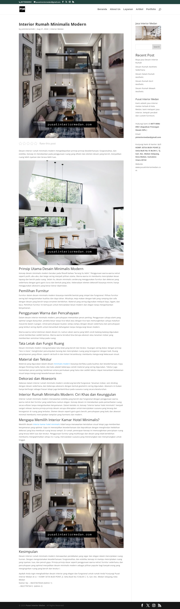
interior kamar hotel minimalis (46, 424)
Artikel (139, 9)
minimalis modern (62, 364)
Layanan (128, 9)
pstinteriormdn (28, 29)
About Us (115, 9)
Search (157, 47)
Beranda (102, 9)
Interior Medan (57, 29)
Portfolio (151, 9)
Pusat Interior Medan (35, 605)
